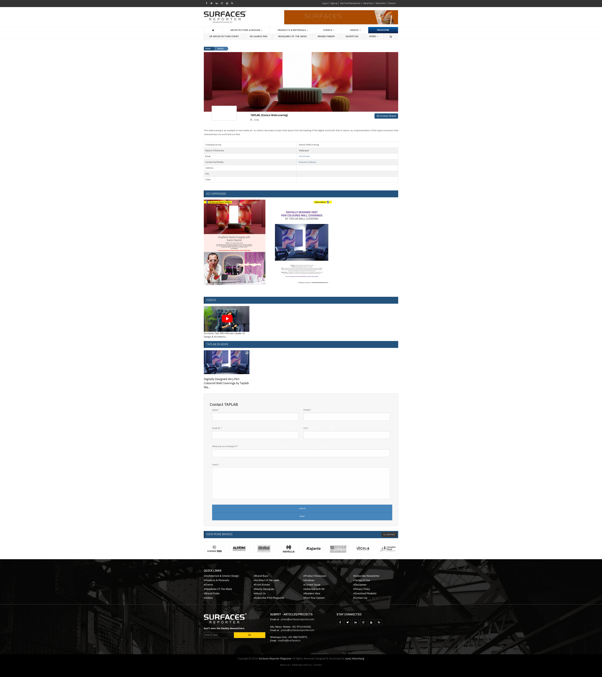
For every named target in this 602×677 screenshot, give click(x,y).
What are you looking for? (225, 446)
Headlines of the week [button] (292, 36)
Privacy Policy (362, 589)
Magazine (383, 30)
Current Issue (312, 585)
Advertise (368, 3)
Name (215, 410)
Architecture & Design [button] (245, 30)
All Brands (389, 534)
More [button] (373, 36)
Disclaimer (361, 585)
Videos (354, 30)
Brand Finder (326, 36)
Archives (309, 580)
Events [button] (327, 30)
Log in (325, 3)
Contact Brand (388, 116)
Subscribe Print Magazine (269, 598)
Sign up (334, 3)
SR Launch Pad (258, 36)
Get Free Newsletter (350, 3)
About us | (285, 665)
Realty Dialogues (264, 589)
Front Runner (262, 585)
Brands (221, 49)
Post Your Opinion (315, 598)
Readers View (312, 594)
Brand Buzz (261, 576)
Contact (392, 3)
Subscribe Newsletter (367, 576)
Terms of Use (362, 580)
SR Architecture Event (224, 36)
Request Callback (307, 162)
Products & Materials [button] (292, 30)
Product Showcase (315, 576)
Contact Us (361, 598)
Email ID (217, 428)
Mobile (307, 410)
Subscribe (380, 3)
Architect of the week (267, 580)
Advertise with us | (302, 665)
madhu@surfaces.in (289, 641)
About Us (260, 594)
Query (215, 464)
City (305, 428)
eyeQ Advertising (354, 659)
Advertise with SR (314, 589)
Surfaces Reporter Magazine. (275, 659)
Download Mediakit (365, 594)
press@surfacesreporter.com (297, 619)
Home (208, 49)
